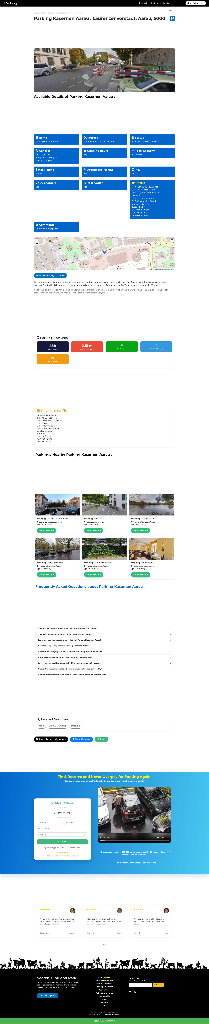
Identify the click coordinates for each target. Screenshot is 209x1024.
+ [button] (37, 240)
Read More (46, 530)
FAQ (104, 1006)
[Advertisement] (104, 36)
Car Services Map (105, 980)
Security (104, 1002)
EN (172, 10)
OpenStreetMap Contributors (166, 269)
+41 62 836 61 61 (43, 155)
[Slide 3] (105, 89)
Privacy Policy (112, 1012)
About (104, 999)
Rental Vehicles (105, 984)
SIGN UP (62, 841)
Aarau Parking (57, 725)
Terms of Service (75, 848)
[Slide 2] (103, 89)
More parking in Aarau (51, 275)
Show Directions (82, 739)
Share (102, 739)
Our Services (104, 990)
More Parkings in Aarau (52, 739)
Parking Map (105, 977)
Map (43, 13)
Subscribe (158, 985)
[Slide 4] (107, 89)
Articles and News (104, 993)
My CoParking (196, 3)
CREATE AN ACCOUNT (104, 1021)
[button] (172, 245)
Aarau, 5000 (61, 13)
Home (36, 13)
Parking (50, 13)
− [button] (37, 243)
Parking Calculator (104, 987)
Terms (93, 1012)
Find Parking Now (48, 996)
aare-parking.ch (44, 160)
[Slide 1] (101, 89)
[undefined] (172, 240)
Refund (101, 1012)
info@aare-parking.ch (46, 157)
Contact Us (104, 996)
